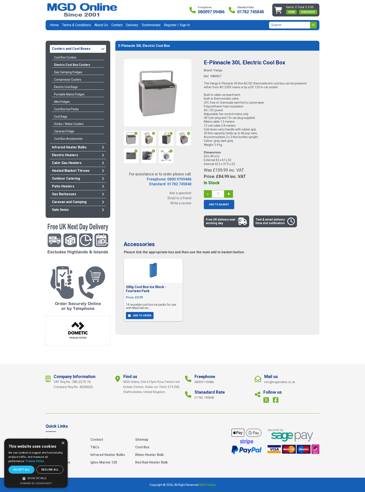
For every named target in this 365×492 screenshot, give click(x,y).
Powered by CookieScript (36, 483)
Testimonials (151, 25)
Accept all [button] (21, 469)
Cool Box (142, 447)
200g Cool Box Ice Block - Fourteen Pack (146, 289)
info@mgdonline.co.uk (279, 382)
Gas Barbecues (64, 194)
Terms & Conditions (76, 25)
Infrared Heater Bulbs (69, 147)
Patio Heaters (63, 186)
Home (54, 25)
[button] (35, 478)
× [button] (62, 443)
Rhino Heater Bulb (149, 455)
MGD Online (207, 485)
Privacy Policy (35, 461)
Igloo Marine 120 (103, 462)
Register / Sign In (177, 25)
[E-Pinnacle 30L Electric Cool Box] (157, 93)
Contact (117, 25)
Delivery (132, 25)
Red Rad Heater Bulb (151, 462)
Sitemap (141, 440)
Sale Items (60, 210)
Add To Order (142, 315)
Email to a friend (179, 198)
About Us (101, 25)
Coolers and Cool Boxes (71, 49)
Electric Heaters (65, 155)
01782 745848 (250, 12)
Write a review (180, 203)
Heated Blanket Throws (71, 171)
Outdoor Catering (66, 178)
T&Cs (94, 447)
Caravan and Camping (69, 202)
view (291, 12)
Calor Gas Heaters (67, 163)
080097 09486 (211, 12)
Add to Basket (219, 204)
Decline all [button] (50, 469)
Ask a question (180, 193)
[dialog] (36, 463)
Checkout (308, 12)
